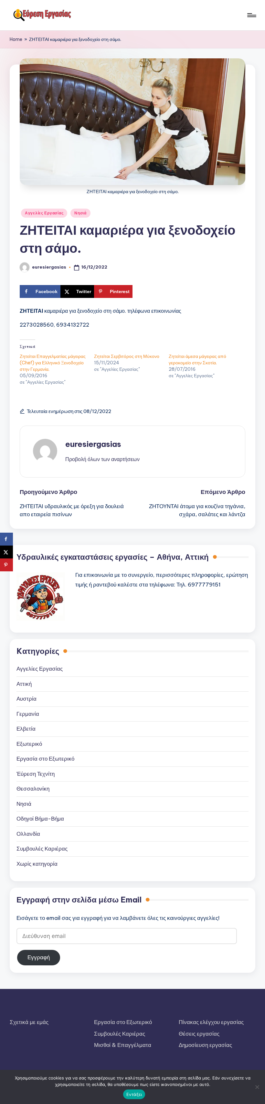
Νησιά (80, 213)
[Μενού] (251, 15)
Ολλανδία (28, 833)
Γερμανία (27, 713)
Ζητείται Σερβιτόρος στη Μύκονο (126, 356)
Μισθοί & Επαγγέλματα (122, 1045)
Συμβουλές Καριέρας (42, 848)
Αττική (24, 683)
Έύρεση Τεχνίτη (35, 773)
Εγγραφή (38, 957)
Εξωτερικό (29, 743)
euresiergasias (93, 444)
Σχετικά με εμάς (29, 1022)
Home (16, 39)
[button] (102, 459)
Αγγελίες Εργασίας (44, 213)
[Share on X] (6, 552)
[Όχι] (257, 1087)
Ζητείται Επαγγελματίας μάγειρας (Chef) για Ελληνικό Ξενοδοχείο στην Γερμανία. (53, 362)
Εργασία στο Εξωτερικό (45, 758)
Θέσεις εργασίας (199, 1033)
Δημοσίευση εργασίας (205, 1045)
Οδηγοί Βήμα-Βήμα (40, 818)
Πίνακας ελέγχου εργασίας (211, 1022)
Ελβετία (26, 728)
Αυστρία (26, 698)
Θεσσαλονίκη (32, 788)
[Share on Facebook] (6, 539)
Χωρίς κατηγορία (37, 863)
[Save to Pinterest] (6, 564)
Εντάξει (134, 1094)
